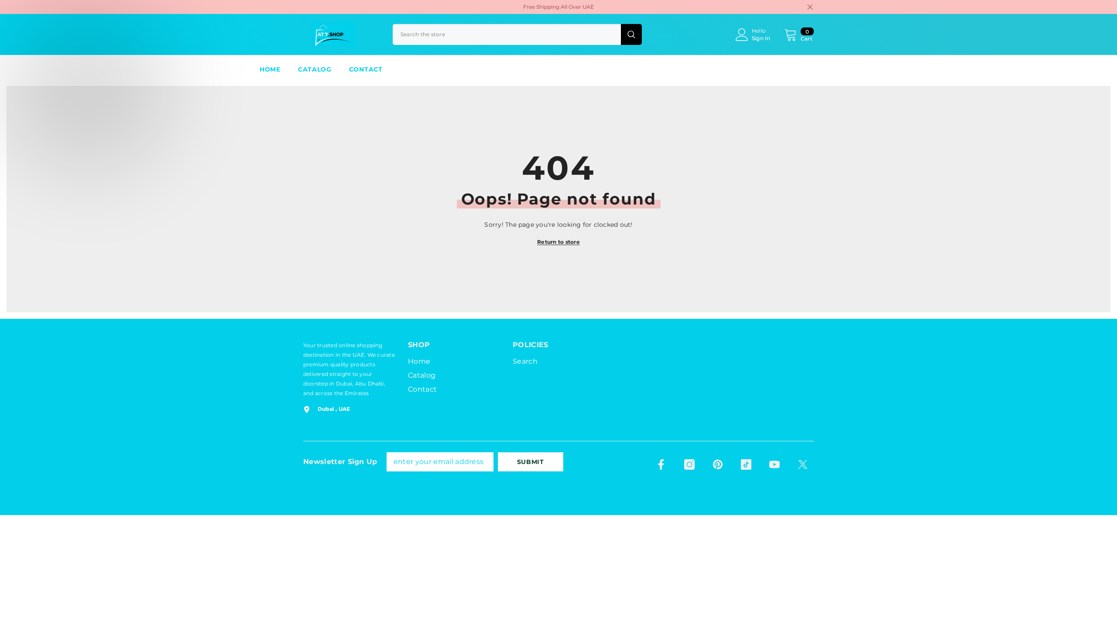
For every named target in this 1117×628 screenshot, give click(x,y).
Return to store (558, 242)
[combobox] (507, 34)
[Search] (517, 34)
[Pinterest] (718, 464)
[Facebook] (661, 464)
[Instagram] (689, 464)
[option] (558, 7)
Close (810, 7)
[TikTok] (746, 464)
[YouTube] (774, 464)
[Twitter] (803, 464)
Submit (530, 462)
